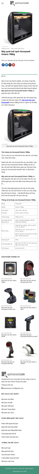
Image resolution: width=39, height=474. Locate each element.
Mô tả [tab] (3, 76)
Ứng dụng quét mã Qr (8, 433)
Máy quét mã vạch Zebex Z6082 (8, 281)
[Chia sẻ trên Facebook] (3, 65)
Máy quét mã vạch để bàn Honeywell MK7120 (28, 281)
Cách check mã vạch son (9, 437)
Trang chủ (5, 48)
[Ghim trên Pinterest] (13, 65)
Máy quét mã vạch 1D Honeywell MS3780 (7, 362)
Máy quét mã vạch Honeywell (26, 60)
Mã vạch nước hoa (7, 461)
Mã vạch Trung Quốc (8, 409)
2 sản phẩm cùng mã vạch (10, 458)
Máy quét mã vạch (17, 48)
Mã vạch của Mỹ (6, 402)
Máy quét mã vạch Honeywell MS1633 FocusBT (28, 335)
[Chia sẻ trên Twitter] (6, 65)
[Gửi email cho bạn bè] (10, 65)
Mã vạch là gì (5, 448)
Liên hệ (14, 468)
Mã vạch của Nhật (7, 399)
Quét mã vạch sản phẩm (9, 427)
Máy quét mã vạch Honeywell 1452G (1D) (8, 308)
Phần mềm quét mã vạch (9, 423)
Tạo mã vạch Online (8, 454)
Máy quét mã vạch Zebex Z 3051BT (28, 362)
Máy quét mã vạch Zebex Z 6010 (28, 308)
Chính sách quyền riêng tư (26, 468)
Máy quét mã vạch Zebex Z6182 (8, 335)
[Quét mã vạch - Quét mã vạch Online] (19, 3)
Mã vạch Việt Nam (7, 406)
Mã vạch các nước (7, 412)
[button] (2, 3)
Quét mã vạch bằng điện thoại (11, 430)
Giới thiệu (8, 468)
